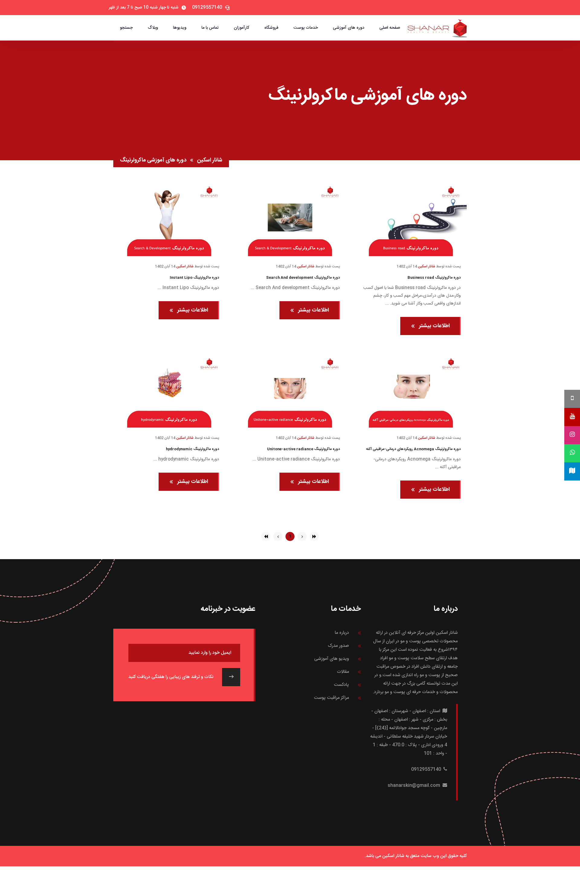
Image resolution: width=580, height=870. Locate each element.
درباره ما (342, 633)
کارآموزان (241, 27)
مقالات (343, 672)
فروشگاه (271, 27)
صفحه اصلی (389, 27)
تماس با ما (210, 27)
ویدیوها (179, 27)
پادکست (341, 685)
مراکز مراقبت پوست (331, 698)
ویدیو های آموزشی (331, 659)
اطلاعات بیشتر (434, 326)
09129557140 (426, 769)
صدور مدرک (338, 646)
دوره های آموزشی (348, 27)
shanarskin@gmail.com (414, 785)
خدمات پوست (306, 27)
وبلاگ (153, 27)
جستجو (126, 27)
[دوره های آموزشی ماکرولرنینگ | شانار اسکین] (437, 28)
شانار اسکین (209, 160)
